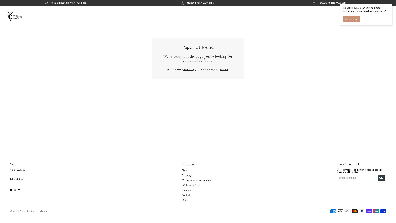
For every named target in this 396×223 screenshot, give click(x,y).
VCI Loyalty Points (191, 185)
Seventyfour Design (38, 211)
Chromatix (24, 211)
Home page (189, 69)
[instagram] (15, 189)
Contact (186, 195)
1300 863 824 (17, 179)
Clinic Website (18, 170)
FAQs (184, 200)
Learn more (351, 19)
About (185, 170)
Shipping (186, 175)
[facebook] (11, 189)
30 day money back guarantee (198, 180)
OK (381, 178)
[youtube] (19, 189)
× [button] (390, 6)
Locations (187, 190)
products (223, 69)
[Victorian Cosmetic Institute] (14, 16)
